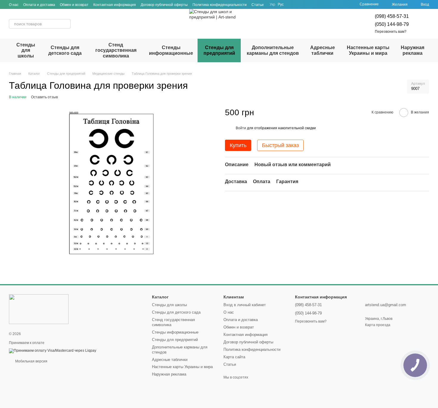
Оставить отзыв (44, 97)
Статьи (257, 5)
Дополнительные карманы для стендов (273, 50)
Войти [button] (241, 128)
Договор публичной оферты (164, 5)
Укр (272, 4)
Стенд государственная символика (115, 50)
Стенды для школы (25, 50)
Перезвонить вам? (390, 31)
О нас (13, 5)
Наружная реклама (412, 50)
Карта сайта (234, 357)
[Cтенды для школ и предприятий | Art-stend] (39, 309)
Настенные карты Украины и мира (368, 50)
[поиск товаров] (66, 24)
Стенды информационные (171, 50)
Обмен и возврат (74, 5)
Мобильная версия (30, 361)
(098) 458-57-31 (392, 16)
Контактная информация (114, 5)
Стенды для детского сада (65, 50)
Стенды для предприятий (219, 50)
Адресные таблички (322, 50)
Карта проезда (377, 325)
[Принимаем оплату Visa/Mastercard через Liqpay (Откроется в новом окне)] (52, 350)
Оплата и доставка (39, 5)
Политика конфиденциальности (219, 5)
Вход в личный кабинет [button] (244, 305)
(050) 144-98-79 (392, 24)
